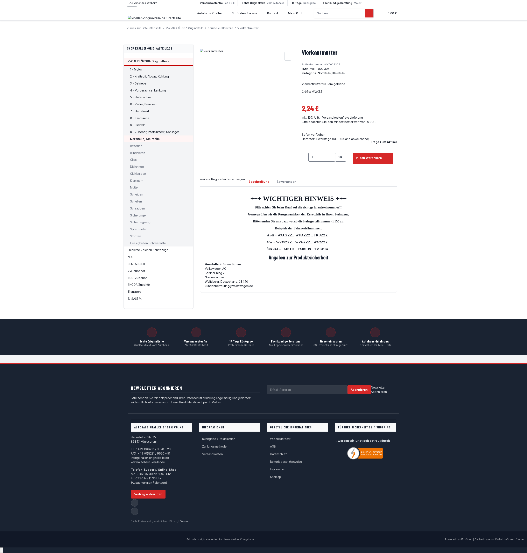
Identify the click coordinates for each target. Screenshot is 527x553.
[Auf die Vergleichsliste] (287, 56)
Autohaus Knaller (209, 13)
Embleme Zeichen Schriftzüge (148, 250)
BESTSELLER (136, 264)
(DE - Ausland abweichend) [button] (350, 139)
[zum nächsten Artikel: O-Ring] (269, 30)
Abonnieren (359, 389)
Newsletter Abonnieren (379, 389)
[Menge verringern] (305, 157)
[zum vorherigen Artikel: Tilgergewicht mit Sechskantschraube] (262, 30)
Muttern (135, 187)
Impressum (277, 469)
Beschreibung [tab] (258, 181)
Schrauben (137, 208)
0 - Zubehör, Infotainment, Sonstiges (155, 132)
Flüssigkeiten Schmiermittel (148, 243)
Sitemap (275, 477)
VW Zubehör (136, 271)
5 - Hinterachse (140, 97)
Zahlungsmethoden (215, 446)
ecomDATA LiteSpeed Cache (506, 539)
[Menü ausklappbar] (132, 9)
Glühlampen (138, 173)
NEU (130, 257)
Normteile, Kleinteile (331, 73)
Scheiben (136, 194)
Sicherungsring (140, 222)
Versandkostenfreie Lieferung (342, 117)
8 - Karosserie (139, 118)
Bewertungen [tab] (286, 181)
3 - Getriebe (138, 83)
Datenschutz (278, 454)
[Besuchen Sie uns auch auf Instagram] (134, 511)
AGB (273, 446)
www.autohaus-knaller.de (148, 462)
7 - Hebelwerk (140, 111)
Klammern (136, 180)
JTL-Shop (466, 539)
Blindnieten (137, 153)
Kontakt (272, 13)
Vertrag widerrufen (148, 494)
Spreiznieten (138, 229)
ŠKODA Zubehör (139, 284)
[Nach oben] (1, 550)
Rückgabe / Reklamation (218, 439)
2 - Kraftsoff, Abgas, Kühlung (149, 76)
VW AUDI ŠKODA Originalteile (148, 61)
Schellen (136, 201)
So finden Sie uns (244, 13)
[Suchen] (369, 13)
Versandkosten (212, 454)
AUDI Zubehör (137, 278)
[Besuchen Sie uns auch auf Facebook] (134, 503)
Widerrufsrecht (280, 439)
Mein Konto (296, 13)
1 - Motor (136, 69)
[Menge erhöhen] (338, 166)
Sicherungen (138, 215)
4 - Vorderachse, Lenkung (148, 90)
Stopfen (135, 236)
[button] (380, 13)
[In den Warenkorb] (203, 46)
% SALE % (135, 298)
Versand (185, 521)
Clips (133, 159)
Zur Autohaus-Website (143, 3)
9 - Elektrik (137, 125)
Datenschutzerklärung (201, 398)
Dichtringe (137, 166)
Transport (134, 291)
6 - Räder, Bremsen (143, 104)
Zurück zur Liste (137, 28)
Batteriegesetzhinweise (286, 461)
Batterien (136, 146)
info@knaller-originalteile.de (150, 457)
